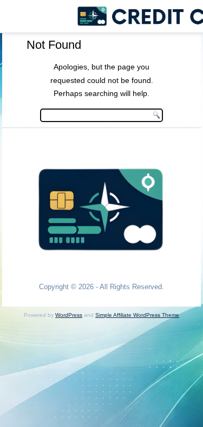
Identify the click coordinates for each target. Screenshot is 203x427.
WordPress (68, 315)
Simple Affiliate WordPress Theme (137, 315)
